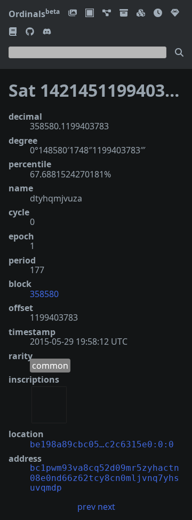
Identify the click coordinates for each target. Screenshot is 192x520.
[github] (30, 32)
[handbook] (13, 32)
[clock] (158, 14)
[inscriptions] (72, 14)
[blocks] (141, 14)
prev (86, 507)
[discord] (47, 32)
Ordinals (34, 14)
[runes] (89, 14)
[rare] (175, 14)
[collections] (106, 14)
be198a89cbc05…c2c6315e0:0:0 (102, 444)
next (106, 507)
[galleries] (123, 14)
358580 (44, 294)
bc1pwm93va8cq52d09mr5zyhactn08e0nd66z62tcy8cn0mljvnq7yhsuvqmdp (104, 478)
